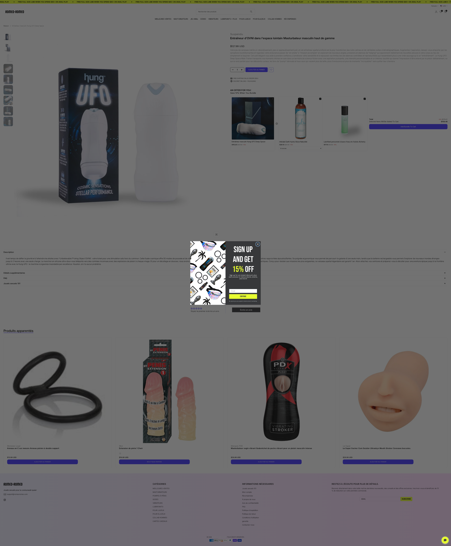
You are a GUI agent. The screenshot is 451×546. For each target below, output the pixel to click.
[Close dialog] (258, 244)
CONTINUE (243, 296)
